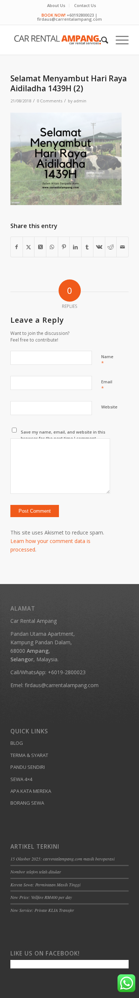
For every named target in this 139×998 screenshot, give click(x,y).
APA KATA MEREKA (30, 791)
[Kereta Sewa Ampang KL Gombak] (57, 40)
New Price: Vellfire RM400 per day (41, 897)
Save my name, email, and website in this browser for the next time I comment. (63, 435)
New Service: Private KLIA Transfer (42, 910)
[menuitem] (56, 5)
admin (80, 100)
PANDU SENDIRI (27, 767)
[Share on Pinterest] (64, 247)
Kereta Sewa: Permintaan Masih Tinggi (45, 884)
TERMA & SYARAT (29, 755)
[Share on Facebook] (17, 247)
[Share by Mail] (122, 247)
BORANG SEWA (27, 803)
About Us (56, 5)
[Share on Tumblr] (87, 247)
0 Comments (49, 100)
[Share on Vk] (99, 247)
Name (107, 360)
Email (106, 385)
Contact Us (85, 5)
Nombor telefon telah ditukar (35, 872)
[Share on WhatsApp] (52, 247)
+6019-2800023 (67, 672)
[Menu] (118, 40)
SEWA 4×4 (21, 779)
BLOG (16, 743)
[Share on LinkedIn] (75, 247)
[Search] (101, 40)
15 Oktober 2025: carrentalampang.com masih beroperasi (62, 859)
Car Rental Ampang (33, 620)
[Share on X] (28, 247)
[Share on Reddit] (111, 247)
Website (109, 407)
